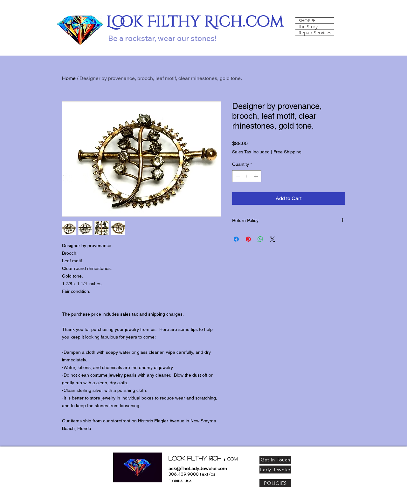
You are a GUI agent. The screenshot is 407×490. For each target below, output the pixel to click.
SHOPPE (307, 20)
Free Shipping (287, 151)
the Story (308, 27)
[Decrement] (237, 176)
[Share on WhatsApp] (260, 239)
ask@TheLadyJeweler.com (198, 468)
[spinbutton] (246, 176)
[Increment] (256, 176)
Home (69, 78)
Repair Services (315, 33)
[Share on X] (272, 239)
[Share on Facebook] (236, 239)
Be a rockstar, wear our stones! (162, 38)
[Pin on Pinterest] (248, 239)
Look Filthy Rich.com (195, 21)
